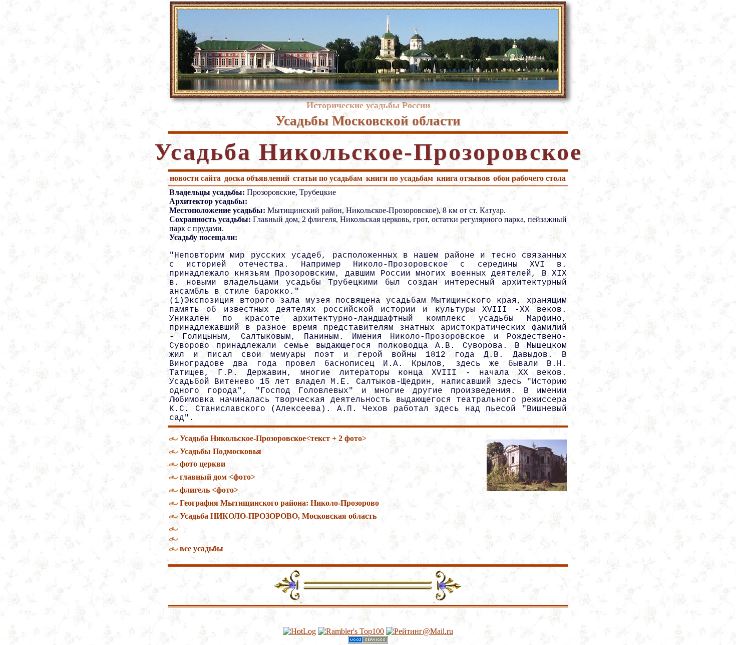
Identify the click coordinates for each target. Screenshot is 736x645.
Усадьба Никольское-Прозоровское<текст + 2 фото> (273, 438)
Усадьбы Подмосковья (220, 451)
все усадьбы (201, 548)
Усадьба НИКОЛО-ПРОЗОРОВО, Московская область (278, 516)
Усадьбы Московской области (368, 120)
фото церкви (202, 464)
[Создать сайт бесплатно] (368, 640)
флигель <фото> (209, 490)
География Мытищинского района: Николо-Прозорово (279, 503)
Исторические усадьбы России (368, 105)
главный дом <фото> (217, 477)
